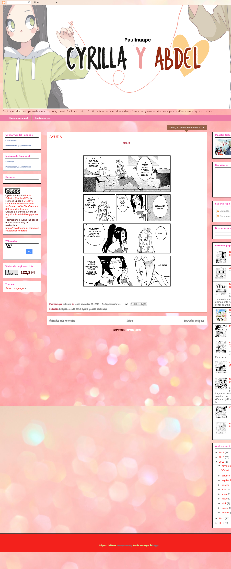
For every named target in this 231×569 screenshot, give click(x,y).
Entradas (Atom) (133, 329)
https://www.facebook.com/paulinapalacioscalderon (22, 229)
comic (78, 308)
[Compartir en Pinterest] (145, 304)
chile (73, 308)
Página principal (18, 118)
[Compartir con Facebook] (142, 304)
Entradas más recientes (62, 320)
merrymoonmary (124, 545)
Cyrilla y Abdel (11, 140)
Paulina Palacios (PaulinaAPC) (18, 196)
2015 (222, 461)
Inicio (130, 320)
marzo (225, 508)
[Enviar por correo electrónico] (132, 304)
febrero (226, 512)
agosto (226, 485)
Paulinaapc (9, 161)
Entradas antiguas (194, 320)
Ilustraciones (42, 118)
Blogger (156, 545)
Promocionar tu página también (18, 146)
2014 (222, 518)
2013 (222, 523)
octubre (226, 475)
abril (224, 503)
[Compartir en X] (138, 304)
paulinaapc (102, 308)
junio (224, 494)
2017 (222, 452)
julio (224, 489)
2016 (222, 457)
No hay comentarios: (111, 304)
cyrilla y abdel (89, 308)
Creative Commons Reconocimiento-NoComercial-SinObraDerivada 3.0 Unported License (22, 204)
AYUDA (55, 137)
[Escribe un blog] (135, 304)
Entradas (224, 210)
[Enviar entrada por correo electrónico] (126, 304)
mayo (225, 498)
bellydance (64, 308)
